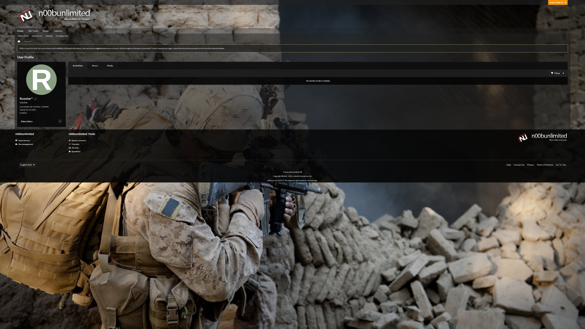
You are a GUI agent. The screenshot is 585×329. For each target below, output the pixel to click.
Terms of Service (545, 164)
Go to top (561, 164)
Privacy (530, 164)
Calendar (49, 36)
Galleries (58, 31)
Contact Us (519, 164)
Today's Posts (23, 36)
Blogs (46, 31)
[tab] (77, 65)
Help (509, 164)
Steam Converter (78, 140)
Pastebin (75, 144)
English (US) (26, 164)
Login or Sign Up (556, 2)
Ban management (25, 144)
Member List (37, 36)
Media (110, 65)
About (95, 65)
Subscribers (27, 121)
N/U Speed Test (62, 36)
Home (20, 31)
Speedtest (75, 151)
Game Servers (24, 140)
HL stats (75, 148)
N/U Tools (33, 31)
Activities (78, 65)
